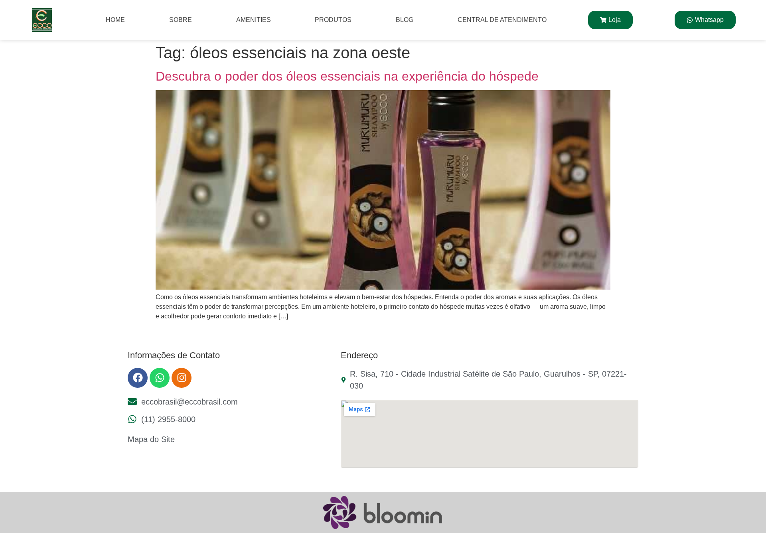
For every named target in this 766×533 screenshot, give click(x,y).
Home (115, 19)
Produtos (333, 19)
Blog (404, 19)
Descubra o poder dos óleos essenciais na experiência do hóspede (347, 76)
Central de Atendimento (502, 19)
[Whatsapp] (160, 378)
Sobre (180, 19)
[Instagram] (182, 378)
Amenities (253, 19)
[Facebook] (138, 378)
